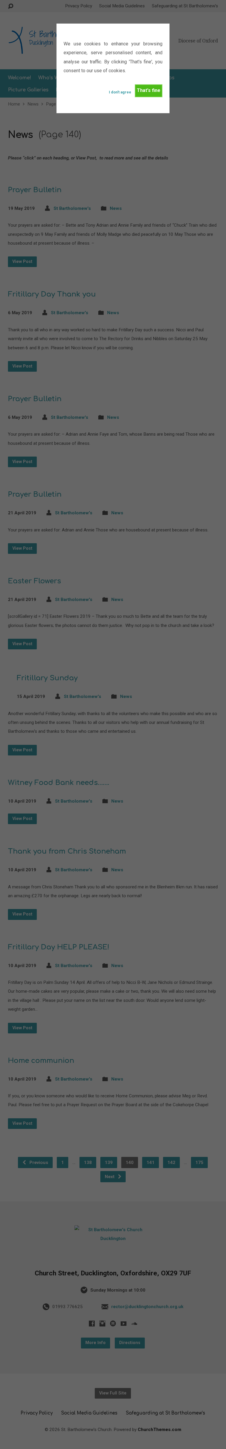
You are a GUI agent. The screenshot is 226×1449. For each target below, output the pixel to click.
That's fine (148, 90)
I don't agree (120, 92)
